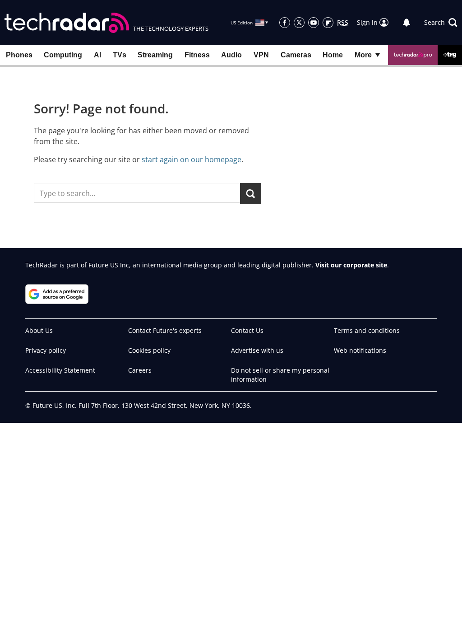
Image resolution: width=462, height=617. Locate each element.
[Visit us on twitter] (299, 22)
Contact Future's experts (165, 330)
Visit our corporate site (351, 265)
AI (97, 55)
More (363, 55)
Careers (140, 370)
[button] (440, 22)
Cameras (296, 55)
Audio (231, 55)
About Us (39, 330)
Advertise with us (257, 350)
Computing (63, 55)
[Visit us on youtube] (313, 22)
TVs (119, 55)
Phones (19, 55)
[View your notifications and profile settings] (406, 23)
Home (333, 55)
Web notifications (360, 350)
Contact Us (247, 330)
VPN (261, 55)
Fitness (197, 55)
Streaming (155, 55)
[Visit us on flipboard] (328, 22)
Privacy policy (45, 350)
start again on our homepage (191, 159)
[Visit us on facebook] (284, 22)
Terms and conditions (367, 330)
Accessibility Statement (60, 370)
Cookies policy (149, 350)
